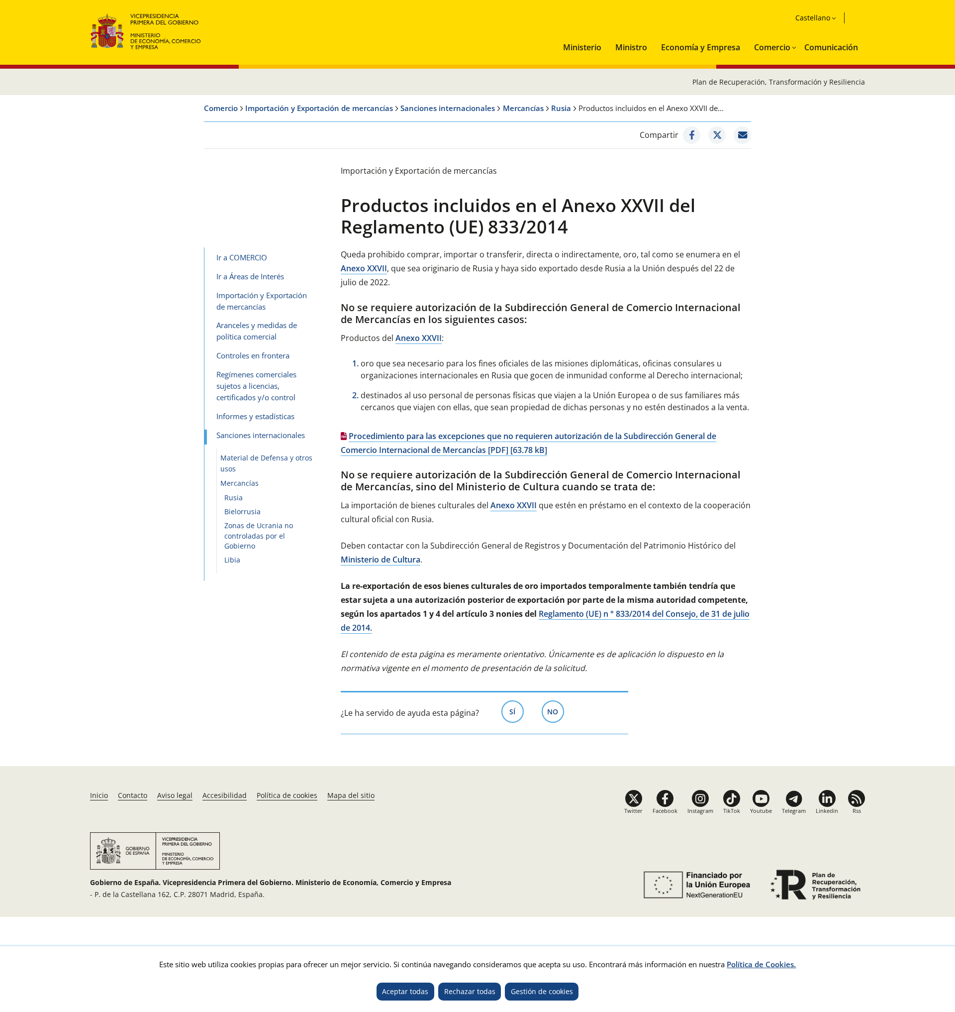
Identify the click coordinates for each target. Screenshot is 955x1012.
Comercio (772, 47)
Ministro (631, 47)
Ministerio (582, 47)
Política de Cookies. (761, 964)
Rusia (561, 108)
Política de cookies (287, 795)
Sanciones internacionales (447, 108)
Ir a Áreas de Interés (250, 276)
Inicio (99, 795)
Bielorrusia (242, 511)
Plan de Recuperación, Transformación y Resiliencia (778, 82)
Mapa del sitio (351, 795)
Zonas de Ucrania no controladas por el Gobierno (258, 536)
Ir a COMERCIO (241, 257)
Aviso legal (174, 795)
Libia (232, 559)
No (555, 711)
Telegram (794, 810)
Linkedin (827, 810)
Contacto (132, 795)
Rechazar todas (469, 991)
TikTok (731, 810)
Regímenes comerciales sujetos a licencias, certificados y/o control (256, 385)
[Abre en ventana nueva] (691, 135)
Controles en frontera (252, 355)
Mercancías (523, 108)
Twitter (633, 810)
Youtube (761, 810)
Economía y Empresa (700, 47)
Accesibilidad (224, 795)
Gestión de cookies (542, 991)
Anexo (364, 268)
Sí (516, 711)
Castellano (812, 17)
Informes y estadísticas (255, 416)
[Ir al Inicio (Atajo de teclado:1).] (146, 30)
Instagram (700, 810)
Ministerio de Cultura (380, 559)
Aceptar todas (405, 991)
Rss (857, 810)
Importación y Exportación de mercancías (319, 108)
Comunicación (831, 47)
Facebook (665, 810)
